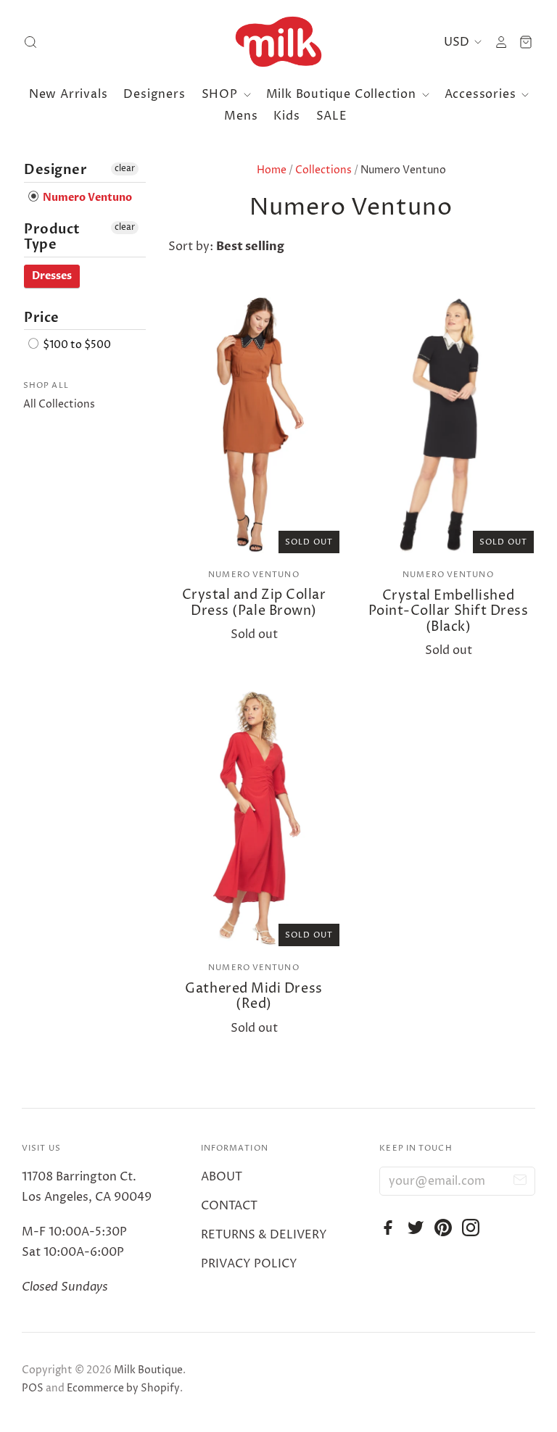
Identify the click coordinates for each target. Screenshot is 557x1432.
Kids (286, 116)
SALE (331, 116)
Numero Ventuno (253, 574)
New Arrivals (68, 94)
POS (33, 1388)
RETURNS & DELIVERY (264, 1235)
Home (271, 170)
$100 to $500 (76, 345)
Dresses (52, 276)
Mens (240, 116)
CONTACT (229, 1206)
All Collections (59, 404)
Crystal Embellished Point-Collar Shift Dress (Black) (448, 611)
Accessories (482, 94)
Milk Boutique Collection (343, 94)
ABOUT (221, 1177)
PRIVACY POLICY (249, 1264)
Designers (154, 94)
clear (125, 168)
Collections (323, 170)
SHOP (222, 94)
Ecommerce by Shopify (123, 1388)
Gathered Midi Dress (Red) (253, 997)
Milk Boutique (148, 1370)
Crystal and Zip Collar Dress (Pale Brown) (254, 603)
